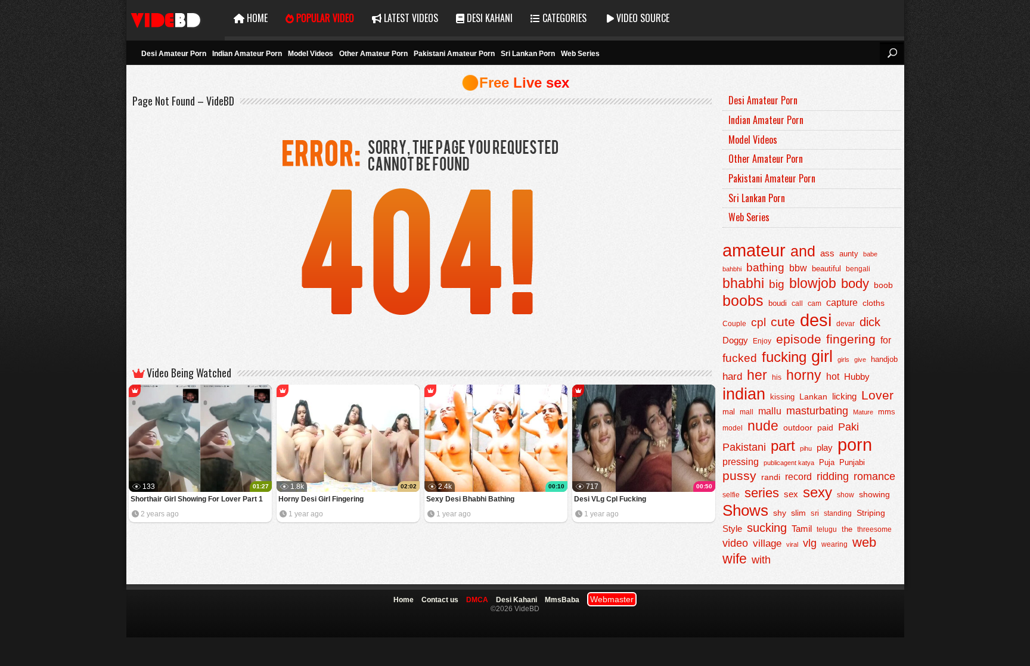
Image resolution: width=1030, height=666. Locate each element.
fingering (851, 339)
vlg (810, 543)
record (798, 477)
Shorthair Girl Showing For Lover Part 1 (197, 499)
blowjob (812, 283)
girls (843, 359)
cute (783, 322)
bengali (858, 269)
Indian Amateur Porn (247, 53)
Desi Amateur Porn (173, 53)
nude (762, 425)
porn (854, 444)
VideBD (175, 18)
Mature (863, 412)
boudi (777, 303)
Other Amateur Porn (373, 53)
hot (832, 376)
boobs (743, 301)
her (757, 375)
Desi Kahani (488, 18)
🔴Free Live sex (515, 83)
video (735, 543)
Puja (826, 463)
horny (803, 375)
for (885, 339)
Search (892, 53)
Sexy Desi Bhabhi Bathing (470, 499)
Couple (734, 323)
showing (874, 494)
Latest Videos (409, 18)
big (776, 284)
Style (732, 528)
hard (732, 376)
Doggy (735, 340)
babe (870, 254)
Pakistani (744, 447)
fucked (739, 358)
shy (779, 513)
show (845, 495)
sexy (817, 492)
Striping (871, 513)
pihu (806, 448)
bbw (798, 267)
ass (827, 253)
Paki (848, 427)
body (855, 283)
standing (838, 513)
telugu (827, 529)
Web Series (580, 53)
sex (791, 494)
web (864, 542)
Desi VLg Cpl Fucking (610, 499)
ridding (833, 476)
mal (728, 411)
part (783, 446)
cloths (874, 303)
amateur (754, 250)
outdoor (797, 427)
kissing (782, 397)
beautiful (826, 268)
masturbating (817, 410)
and (802, 251)
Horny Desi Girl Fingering (321, 499)
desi (816, 320)
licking (844, 396)
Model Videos (310, 53)
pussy (739, 475)
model (732, 428)
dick (870, 322)
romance (874, 476)
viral (792, 544)
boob (883, 285)
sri (815, 513)
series (761, 492)
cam (814, 303)
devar (845, 324)
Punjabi (852, 462)
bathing (765, 267)
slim (798, 513)
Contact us (439, 600)
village (767, 543)
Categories (563, 18)
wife (734, 558)
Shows (745, 510)
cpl (758, 322)
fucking (784, 357)
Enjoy (762, 341)
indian (743, 394)
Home (256, 18)
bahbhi (732, 268)
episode (798, 339)
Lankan (813, 396)
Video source (641, 18)
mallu (769, 411)
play (825, 447)
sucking (767, 527)
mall (746, 412)
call (797, 303)
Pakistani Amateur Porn (454, 53)
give (860, 359)
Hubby (857, 376)
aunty (848, 253)
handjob (884, 359)
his (776, 377)
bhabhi (743, 283)
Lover (877, 395)
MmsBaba (562, 600)
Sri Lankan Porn (528, 53)
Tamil (802, 528)
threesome (874, 529)
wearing (834, 544)
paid (825, 427)
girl (822, 356)
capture (842, 303)
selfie (731, 495)
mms (886, 412)
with (761, 560)
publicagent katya (789, 462)
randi (770, 477)
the (847, 529)
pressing (740, 461)
